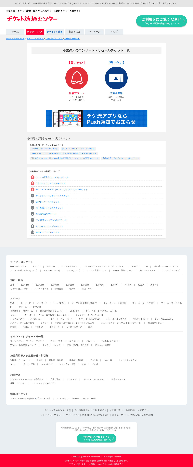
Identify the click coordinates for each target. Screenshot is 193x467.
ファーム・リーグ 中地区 (143, 303)
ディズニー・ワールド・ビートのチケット (78, 149)
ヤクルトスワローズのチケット (49, 226)
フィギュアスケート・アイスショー (26, 319)
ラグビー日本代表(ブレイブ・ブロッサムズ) (74, 323)
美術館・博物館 (76, 360)
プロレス (39, 327)
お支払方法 (143, 410)
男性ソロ (37, 266)
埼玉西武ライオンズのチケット (49, 208)
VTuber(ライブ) (73, 270)
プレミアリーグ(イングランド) (89, 315)
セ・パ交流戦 (59, 303)
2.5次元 (128, 285)
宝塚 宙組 (85, 285)
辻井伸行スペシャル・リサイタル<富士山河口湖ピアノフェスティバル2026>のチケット (64, 158)
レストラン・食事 (67, 364)
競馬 (90, 327)
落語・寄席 (87, 289)
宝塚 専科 (100, 285)
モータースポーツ (74, 327)
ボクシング (54, 327)
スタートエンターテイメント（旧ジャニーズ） (104, 266)
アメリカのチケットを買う (22, 398)
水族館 (40, 360)
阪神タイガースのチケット (47, 202)
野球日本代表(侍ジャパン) (51, 311)
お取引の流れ (116, 410)
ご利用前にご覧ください (161, 21)
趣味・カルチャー (18, 383)
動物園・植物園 (56, 360)
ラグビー (44, 323)
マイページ (94, 31)
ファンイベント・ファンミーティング (27, 341)
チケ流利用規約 (82, 410)
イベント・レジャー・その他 (26, 336)
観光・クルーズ (118, 379)
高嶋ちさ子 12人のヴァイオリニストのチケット (121, 158)
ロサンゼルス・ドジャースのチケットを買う (77, 398)
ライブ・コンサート (21, 261)
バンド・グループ (69, 266)
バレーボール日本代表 (116, 319)
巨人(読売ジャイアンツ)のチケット (51, 220)
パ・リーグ (42, 303)
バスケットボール (141, 319)
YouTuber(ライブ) (52, 270)
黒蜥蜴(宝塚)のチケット (46, 214)
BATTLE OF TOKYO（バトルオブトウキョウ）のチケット (62, 189)
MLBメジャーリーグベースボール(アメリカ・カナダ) (93, 311)
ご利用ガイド (99, 410)
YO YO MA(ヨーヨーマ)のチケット (44, 149)
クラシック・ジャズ (171, 270)
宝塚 (12, 285)
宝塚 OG (114, 285)
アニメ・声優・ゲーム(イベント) (65, 341)
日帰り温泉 (55, 379)
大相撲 (13, 327)
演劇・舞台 (16, 280)
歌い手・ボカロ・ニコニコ (166, 266)
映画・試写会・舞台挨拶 (78, 345)
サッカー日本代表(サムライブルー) (53, 315)
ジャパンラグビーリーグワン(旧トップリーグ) (120, 323)
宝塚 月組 (40, 285)
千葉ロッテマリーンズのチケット (50, 183)
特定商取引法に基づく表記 (95, 415)
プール (13, 364)
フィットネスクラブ (127, 360)
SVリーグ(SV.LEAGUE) (89, 319)
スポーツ (15, 298)
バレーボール (67, 319)
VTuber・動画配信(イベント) (23, 345)
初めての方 (74, 31)
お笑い (141, 285)
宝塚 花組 (25, 285)
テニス (51, 319)
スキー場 (108, 360)
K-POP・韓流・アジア (123, 270)
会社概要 (130, 410)
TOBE (134, 266)
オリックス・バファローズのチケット (52, 196)
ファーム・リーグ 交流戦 (30, 307)
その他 (95, 364)
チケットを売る (55, 31)
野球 (12, 303)
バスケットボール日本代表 (22, 323)
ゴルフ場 (94, 360)
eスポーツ (90, 341)
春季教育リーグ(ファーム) (21, 311)
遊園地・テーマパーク (20, 360)
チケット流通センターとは (57, 410)
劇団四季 (154, 285)
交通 (84, 364)
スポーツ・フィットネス (94, 379)
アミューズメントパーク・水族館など (27, 379)
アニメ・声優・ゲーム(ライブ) (23, 270)
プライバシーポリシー (51, 415)
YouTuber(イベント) (111, 341)
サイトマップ (72, 415)
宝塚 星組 (70, 285)
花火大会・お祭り (103, 345)
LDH (146, 266)
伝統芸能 (59, 289)
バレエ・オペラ (41, 289)
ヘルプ (114, 31)
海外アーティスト (147, 270)
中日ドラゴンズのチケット (47, 232)
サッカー (14, 315)
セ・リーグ (26, 303)
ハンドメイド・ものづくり (44, 383)
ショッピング (47, 364)
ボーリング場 (29, 364)
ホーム (15, 31)
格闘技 (26, 327)
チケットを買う (35, 31)
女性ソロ (51, 266)
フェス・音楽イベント (97, 270)
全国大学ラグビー (156, 323)
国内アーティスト (18, 266)
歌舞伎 (72, 289)
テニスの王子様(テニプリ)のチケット (52, 177)
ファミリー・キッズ (51, 345)
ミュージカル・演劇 (19, 289)
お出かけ (15, 374)
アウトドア (72, 379)
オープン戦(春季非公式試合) (84, 303)
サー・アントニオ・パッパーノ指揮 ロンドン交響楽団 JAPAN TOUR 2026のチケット (63, 154)
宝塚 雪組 (55, 285)
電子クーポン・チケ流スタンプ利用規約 (132, 415)
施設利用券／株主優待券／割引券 (29, 355)
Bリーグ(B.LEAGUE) (164, 319)
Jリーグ (28, 315)
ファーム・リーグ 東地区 (115, 303)
